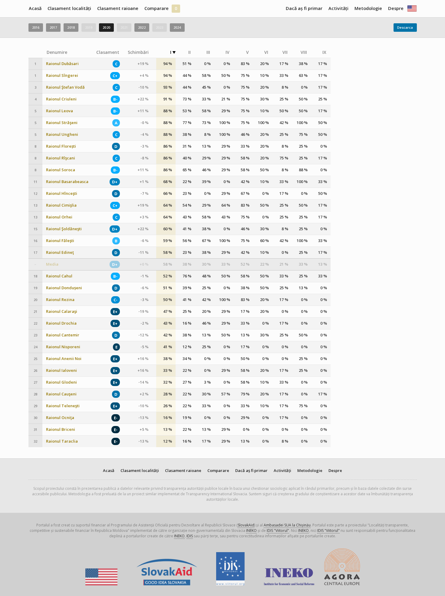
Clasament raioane (117, 8)
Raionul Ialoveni (61, 370)
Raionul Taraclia (62, 441)
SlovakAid (246, 525)
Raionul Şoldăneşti (64, 228)
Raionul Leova (59, 110)
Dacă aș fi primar (304, 8)
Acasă (35, 8)
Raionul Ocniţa (60, 417)
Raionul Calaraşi (61, 311)
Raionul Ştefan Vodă (65, 87)
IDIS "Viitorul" (278, 530)
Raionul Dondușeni (64, 287)
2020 (106, 27)
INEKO (251, 530)
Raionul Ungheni (62, 134)
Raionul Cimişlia (61, 205)
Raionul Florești (61, 146)
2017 (53, 27)
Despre (396, 8)
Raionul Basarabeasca (67, 181)
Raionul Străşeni (61, 122)
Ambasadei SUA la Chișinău (287, 525)
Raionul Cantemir (62, 335)
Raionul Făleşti (60, 240)
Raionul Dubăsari (62, 63)
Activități (338, 8)
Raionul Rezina (60, 299)
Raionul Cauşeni (61, 394)
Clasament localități (69, 8)
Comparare (156, 8)
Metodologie (368, 8)
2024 (177, 27)
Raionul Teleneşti (63, 405)
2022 (141, 27)
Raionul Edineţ (60, 252)
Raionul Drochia (61, 323)
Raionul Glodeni (61, 382)
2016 (35, 27)
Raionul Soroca (60, 169)
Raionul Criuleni (61, 99)
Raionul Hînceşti (61, 193)
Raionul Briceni (60, 429)
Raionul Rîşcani (60, 158)
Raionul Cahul (59, 276)
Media (52, 264)
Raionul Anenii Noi (63, 358)
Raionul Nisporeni (63, 346)
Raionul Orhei (59, 217)
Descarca (405, 27)
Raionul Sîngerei (62, 75)
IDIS (189, 536)
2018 (70, 27)
